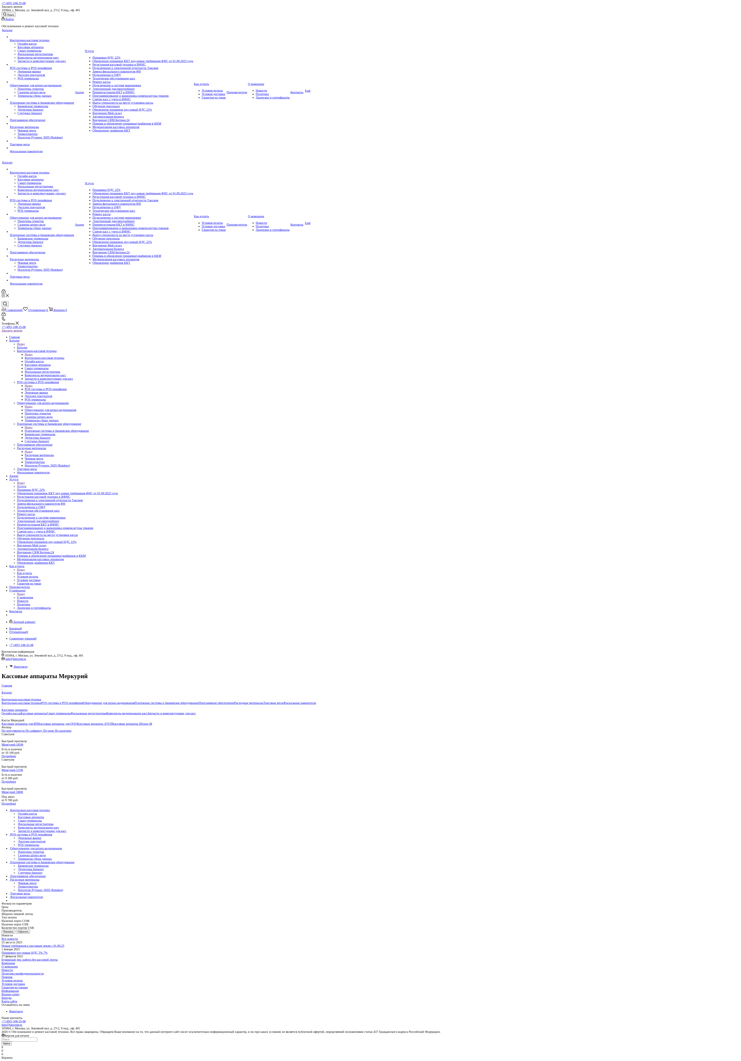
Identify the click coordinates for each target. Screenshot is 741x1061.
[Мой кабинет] (4, 292)
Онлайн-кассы (11, 713)
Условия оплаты (12, 980)
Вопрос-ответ (10, 994)
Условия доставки (13, 984)
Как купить (24, 573)
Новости (7, 970)
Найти (6, 1043)
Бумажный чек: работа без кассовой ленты (30, 959)
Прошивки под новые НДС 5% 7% (24, 952)
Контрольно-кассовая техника (44, 358)
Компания (8, 963)
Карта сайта (9, 1001)
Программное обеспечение (216, 703)
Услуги (21, 486)
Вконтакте (21, 666)
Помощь (7, 977)
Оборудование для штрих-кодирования (50, 410)
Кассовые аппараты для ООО (57, 723)
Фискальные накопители (299, 703)
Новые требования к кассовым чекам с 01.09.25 (33, 945)
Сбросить (23, 931)
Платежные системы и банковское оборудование (57, 430)
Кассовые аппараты (34, 713)
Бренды (7, 997)
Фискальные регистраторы (88, 713)
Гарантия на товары (15, 987)
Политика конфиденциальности (23, 973)
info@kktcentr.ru (15, 659)
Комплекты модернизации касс (126, 713)
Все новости (10, 938)
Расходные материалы (39, 455)
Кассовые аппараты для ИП (20, 723)
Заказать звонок (12, 330)
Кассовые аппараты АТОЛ (94, 723)
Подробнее (9, 756)
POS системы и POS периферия (46, 389)
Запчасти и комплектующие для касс (171, 713)
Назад (21, 344)
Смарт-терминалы (59, 713)
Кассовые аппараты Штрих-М (132, 723)
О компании (25, 597)
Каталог (22, 347)
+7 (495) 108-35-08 (14, 3)
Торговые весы (273, 703)
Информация (10, 991)
